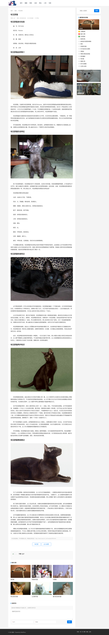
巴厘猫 (54, 579)
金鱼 (90, 631)
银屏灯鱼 (82, 61)
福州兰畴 (82, 34)
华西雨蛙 (82, 36)
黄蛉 (81, 44)
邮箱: (36, 622)
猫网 (12, 10)
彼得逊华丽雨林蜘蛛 (85, 41)
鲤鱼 (87, 631)
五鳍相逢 (82, 31)
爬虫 (40, 3)
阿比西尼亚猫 (14, 596)
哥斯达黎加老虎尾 (85, 53)
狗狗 (31, 3)
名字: (13, 622)
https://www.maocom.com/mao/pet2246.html (45, 538)
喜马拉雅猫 (83, 63)
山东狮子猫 (35, 596)
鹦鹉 (84, 631)
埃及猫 (82, 58)
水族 (35, 3)
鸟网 (50, 3)
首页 (21, 3)
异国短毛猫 (35, 579)
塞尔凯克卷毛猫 (57, 596)
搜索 (96, 10)
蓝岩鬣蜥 (82, 56)
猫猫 (26, 3)
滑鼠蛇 (82, 51)
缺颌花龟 (82, 39)
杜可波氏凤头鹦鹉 (85, 49)
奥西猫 (12, 579)
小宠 (45, 3)
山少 (14, 18)
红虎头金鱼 (83, 66)
